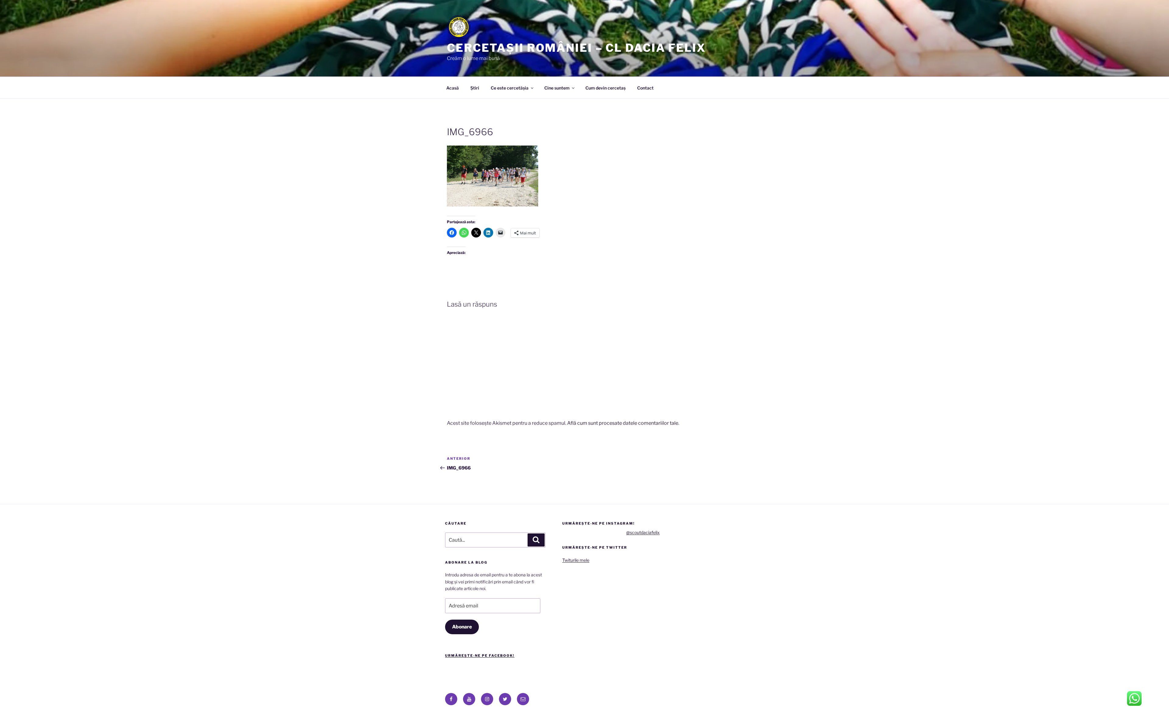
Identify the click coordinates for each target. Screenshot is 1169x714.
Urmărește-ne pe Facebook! (479, 655)
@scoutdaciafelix (643, 532)
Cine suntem (557, 87)
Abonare (462, 627)
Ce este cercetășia (509, 87)
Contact (645, 87)
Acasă (452, 87)
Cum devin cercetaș (605, 87)
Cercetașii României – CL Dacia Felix (576, 48)
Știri (474, 87)
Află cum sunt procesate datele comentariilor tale (622, 423)
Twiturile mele (575, 560)
